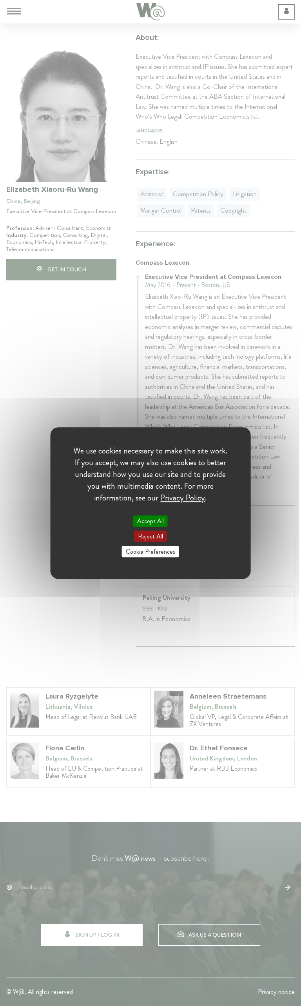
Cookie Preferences (150, 551)
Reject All (150, 536)
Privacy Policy (182, 498)
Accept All (150, 521)
